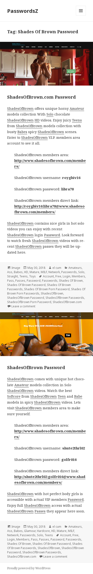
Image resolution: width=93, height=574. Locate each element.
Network (54, 272)
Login (66, 276)
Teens (77, 120)
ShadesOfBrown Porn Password (29, 302)
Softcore (14, 396)
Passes (20, 281)
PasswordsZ (22, 10)
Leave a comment (23, 306)
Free (58, 276)
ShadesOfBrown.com (67, 302)
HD (37, 120)
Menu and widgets (81, 15)
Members (78, 276)
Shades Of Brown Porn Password (47, 289)
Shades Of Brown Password (26, 285)
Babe (78, 396)
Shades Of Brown (71, 281)
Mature (34, 272)
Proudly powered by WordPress (29, 568)
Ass (9, 272)
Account (48, 276)
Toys (32, 276)
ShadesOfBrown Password (25, 298)
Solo (49, 114)
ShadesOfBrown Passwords (65, 298)
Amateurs (75, 268)
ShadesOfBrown (20, 108)
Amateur (77, 108)
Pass (10, 281)
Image (15, 268)
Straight (12, 276)
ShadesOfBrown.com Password (41, 97)
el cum (56, 268)
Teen (62, 396)
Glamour (30, 531)
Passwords (69, 272)
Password (52, 235)
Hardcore (43, 531)
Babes (22, 132)
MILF (44, 272)
